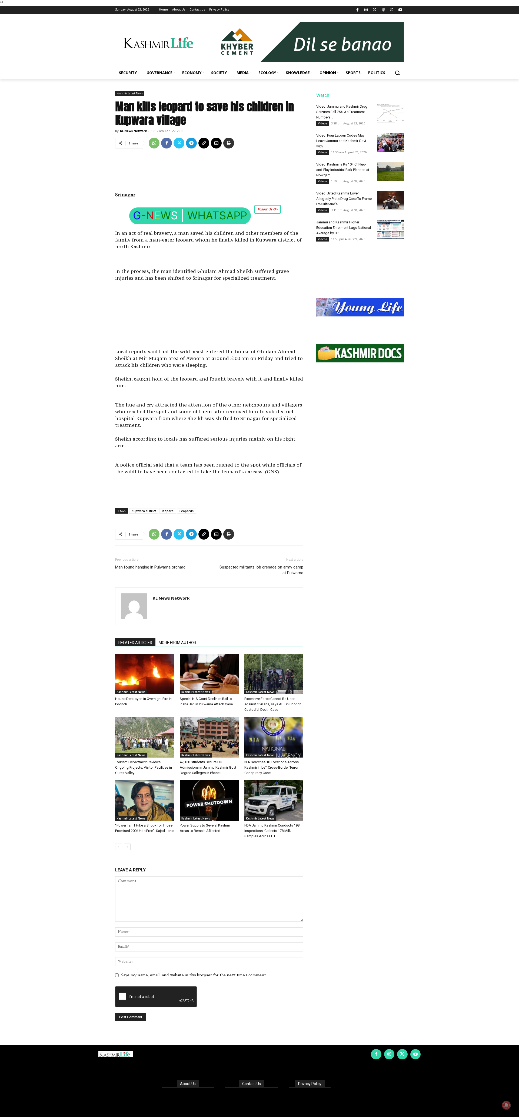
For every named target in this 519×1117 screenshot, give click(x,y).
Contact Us (251, 1084)
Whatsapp (217, 215)
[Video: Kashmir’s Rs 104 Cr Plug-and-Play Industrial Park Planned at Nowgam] (390, 171)
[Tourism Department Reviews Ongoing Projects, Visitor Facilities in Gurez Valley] (144, 737)
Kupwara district (144, 511)
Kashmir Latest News (130, 93)
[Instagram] (366, 10)
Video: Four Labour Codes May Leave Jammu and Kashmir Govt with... (341, 140)
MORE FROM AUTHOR (177, 642)
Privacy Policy (309, 1084)
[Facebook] (357, 10)
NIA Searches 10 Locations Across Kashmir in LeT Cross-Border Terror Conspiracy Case (271, 767)
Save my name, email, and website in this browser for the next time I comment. (194, 975)
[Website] (383, 10)
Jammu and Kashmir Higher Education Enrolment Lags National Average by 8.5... (343, 227)
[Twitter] (374, 10)
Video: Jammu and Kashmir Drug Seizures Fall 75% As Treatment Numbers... (341, 111)
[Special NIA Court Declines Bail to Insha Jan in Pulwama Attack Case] (209, 674)
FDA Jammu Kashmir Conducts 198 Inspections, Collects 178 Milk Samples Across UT (272, 830)
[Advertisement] (209, 172)
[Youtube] (400, 10)
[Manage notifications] (506, 1105)
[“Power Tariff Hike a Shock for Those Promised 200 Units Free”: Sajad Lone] (144, 800)
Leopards (186, 511)
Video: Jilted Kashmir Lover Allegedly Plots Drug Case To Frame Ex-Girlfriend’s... (344, 198)
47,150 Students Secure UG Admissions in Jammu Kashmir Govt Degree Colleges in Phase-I (208, 767)
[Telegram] (191, 143)
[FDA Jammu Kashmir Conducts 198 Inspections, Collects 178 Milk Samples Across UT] (273, 800)
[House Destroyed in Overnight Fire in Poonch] (144, 674)
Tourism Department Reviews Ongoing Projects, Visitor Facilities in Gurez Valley (143, 767)
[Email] (216, 143)
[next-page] (127, 847)
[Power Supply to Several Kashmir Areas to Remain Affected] (209, 800)
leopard (168, 511)
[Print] (228, 143)
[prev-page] (118, 847)
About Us (188, 1084)
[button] (397, 72)
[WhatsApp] (391, 10)
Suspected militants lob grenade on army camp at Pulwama (261, 570)
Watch (322, 95)
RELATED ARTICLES (135, 642)
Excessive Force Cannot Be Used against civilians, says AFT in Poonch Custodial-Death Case (272, 704)
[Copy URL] (203, 143)
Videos (322, 123)
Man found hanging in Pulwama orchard (150, 567)
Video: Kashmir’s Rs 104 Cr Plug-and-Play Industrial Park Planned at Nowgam (342, 169)
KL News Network (133, 131)
